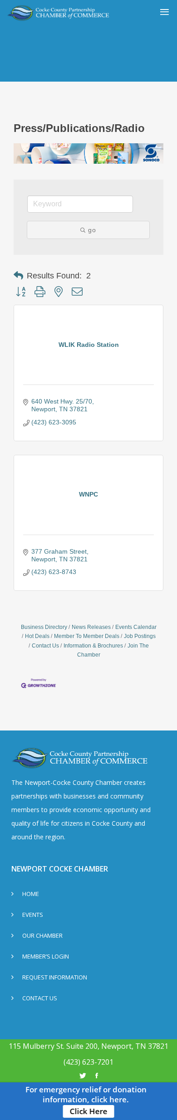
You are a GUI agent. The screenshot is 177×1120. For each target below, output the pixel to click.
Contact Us (45, 646)
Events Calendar (136, 627)
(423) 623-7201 (88, 1062)
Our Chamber (42, 936)
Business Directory (44, 627)
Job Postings (140, 636)
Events (32, 915)
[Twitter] (83, 1075)
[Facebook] (97, 1075)
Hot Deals (37, 636)
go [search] (92, 230)
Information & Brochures (93, 646)
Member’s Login (45, 957)
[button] (18, 275)
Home (30, 894)
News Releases (91, 627)
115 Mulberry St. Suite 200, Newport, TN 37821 (88, 1046)
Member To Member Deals (86, 636)
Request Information (54, 977)
